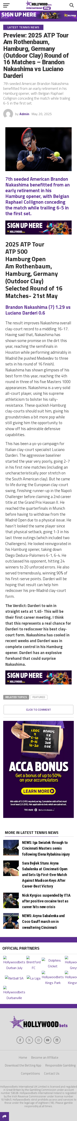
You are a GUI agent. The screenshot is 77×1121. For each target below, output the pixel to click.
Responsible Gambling (60, 1065)
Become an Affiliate (44, 1057)
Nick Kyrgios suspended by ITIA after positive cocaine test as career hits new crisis (46, 901)
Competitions (30, 1073)
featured (39, 697)
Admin (24, 113)
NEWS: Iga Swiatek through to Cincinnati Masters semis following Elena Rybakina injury (46, 848)
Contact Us (51, 1073)
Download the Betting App (23, 1065)
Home (23, 1057)
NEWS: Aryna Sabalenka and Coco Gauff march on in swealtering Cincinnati (43, 921)
